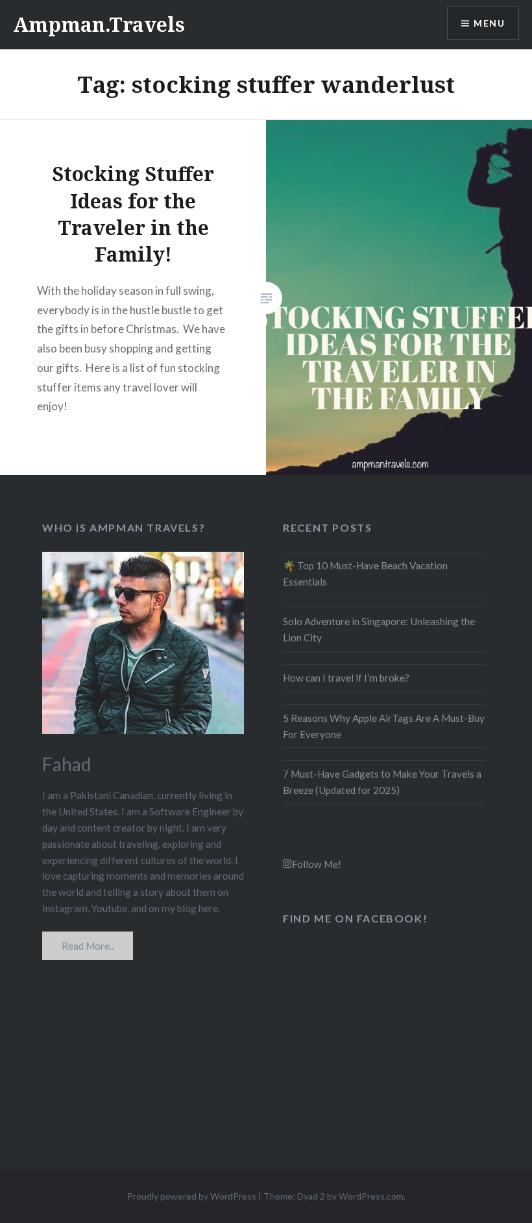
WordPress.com (371, 1196)
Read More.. (88, 946)
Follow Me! (316, 864)
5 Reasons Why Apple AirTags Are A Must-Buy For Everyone (384, 726)
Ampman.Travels (99, 24)
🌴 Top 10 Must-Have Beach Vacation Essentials (365, 573)
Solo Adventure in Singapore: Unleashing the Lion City (379, 629)
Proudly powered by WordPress (191, 1196)
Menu (489, 23)
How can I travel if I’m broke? (346, 678)
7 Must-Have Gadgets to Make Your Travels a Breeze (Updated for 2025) (382, 782)
